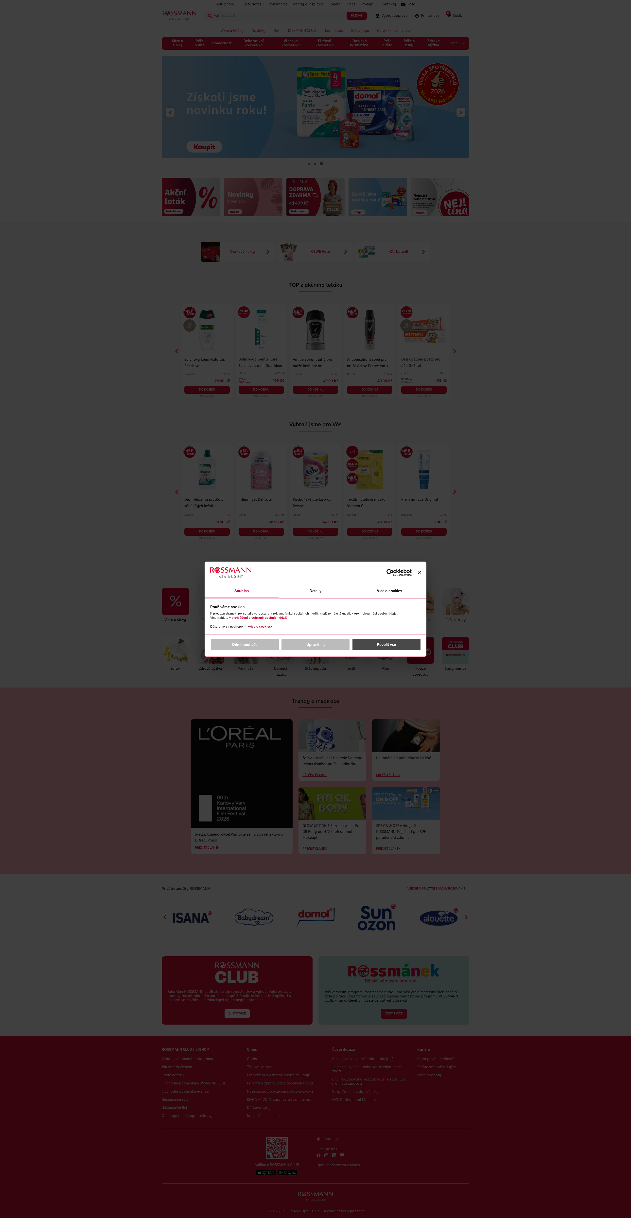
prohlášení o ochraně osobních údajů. (260, 617)
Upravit (312, 644)
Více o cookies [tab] (389, 591)
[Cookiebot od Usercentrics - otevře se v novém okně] (390, 572)
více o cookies (260, 626)
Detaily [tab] (316, 591)
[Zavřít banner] (419, 572)
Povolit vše (386, 644)
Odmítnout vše (244, 644)
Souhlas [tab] (241, 591)
